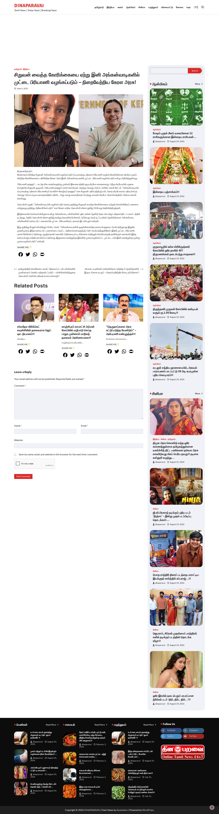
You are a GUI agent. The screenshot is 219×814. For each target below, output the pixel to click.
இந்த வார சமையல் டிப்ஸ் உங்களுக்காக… (89, 788)
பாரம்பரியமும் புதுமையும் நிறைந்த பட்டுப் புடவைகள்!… (44, 769)
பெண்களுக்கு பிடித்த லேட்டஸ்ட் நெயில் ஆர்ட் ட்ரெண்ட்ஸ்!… (43, 785)
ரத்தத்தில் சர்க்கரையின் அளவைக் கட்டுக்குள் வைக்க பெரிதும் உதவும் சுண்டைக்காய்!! (141, 789)
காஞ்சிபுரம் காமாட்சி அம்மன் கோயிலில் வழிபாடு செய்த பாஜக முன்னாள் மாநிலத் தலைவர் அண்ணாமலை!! (78, 332)
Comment (20, 385)
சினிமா (141, 7)
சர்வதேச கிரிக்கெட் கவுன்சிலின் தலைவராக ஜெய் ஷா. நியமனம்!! (34, 330)
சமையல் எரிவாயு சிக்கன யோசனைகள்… (89, 772)
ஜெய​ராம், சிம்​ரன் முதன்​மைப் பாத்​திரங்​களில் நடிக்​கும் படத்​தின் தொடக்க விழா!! (175, 637)
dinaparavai (160, 141)
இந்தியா (111, 7)
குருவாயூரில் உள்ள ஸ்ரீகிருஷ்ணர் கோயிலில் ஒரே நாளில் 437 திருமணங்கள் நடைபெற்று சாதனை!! (174, 250)
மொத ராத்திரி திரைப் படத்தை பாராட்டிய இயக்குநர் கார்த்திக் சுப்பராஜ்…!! (176, 576)
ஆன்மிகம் (130, 7)
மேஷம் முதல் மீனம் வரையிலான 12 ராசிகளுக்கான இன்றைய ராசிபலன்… (174, 135)
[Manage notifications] (212, 807)
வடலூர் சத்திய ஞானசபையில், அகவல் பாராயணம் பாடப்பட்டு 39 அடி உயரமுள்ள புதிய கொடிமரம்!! (175, 371)
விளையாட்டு (167, 7)
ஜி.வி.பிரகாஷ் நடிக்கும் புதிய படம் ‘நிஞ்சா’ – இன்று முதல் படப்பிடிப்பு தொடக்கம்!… (172, 516)
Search (195, 70)
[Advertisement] (109, 37)
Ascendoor (122, 809)
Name (18, 425)
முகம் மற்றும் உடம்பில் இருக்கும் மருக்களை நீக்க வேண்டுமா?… (43, 752)
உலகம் (120, 7)
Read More (51, 724)
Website (18, 440)
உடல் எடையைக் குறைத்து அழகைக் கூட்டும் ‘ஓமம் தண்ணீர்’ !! (41, 735)
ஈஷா (188, 7)
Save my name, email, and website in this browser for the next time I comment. (58, 454)
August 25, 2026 (177, 462)
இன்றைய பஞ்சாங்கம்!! (166, 192)
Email (84, 425)
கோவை (179, 7)
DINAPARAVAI (29, 5)
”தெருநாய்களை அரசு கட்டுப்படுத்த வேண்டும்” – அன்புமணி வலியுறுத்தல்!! (121, 330)
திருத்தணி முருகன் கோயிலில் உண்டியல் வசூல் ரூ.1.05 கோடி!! (175, 311)
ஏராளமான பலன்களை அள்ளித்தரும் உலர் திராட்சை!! (140, 772)
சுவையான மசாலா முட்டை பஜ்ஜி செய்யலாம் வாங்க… (92, 755)
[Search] (202, 7)
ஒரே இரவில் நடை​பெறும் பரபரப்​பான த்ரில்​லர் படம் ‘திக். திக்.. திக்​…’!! (173, 697)
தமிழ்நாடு (99, 7)
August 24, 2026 (177, 141)
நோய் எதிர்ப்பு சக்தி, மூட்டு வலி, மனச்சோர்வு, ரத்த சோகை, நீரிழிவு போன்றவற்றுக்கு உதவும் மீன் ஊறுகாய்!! (92, 736)
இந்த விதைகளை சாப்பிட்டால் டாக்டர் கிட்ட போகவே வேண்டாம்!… (140, 754)
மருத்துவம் (153, 7)
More (198, 84)
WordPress (148, 809)
